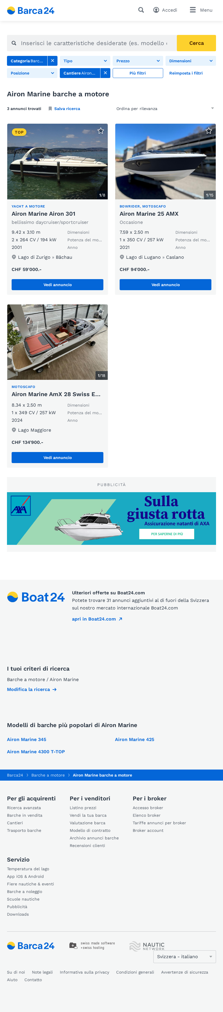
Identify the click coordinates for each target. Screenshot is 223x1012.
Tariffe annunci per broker (159, 822)
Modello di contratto (90, 830)
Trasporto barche (24, 830)
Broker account (148, 830)
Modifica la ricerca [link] (28, 689)
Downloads (18, 914)
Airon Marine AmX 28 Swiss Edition (62, 394)
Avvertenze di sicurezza (184, 972)
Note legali (42, 972)
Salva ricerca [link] (67, 108)
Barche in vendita (24, 815)
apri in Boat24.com (94, 619)
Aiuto (12, 979)
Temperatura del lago (28, 868)
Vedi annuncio (58, 284)
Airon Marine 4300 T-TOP (36, 751)
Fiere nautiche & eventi (30, 884)
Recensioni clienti (87, 845)
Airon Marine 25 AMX (149, 213)
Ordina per (127, 108)
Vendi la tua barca (88, 815)
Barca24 (15, 775)
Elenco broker (147, 815)
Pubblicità (17, 906)
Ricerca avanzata (24, 807)
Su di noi (16, 972)
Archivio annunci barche (94, 838)
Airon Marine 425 (134, 739)
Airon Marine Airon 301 (43, 213)
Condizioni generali (135, 972)
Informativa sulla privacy (84, 972)
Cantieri (15, 822)
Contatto (33, 979)
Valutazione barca (87, 822)
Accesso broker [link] (148, 807)
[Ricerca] (142, 10)
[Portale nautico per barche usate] (35, 10)
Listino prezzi (83, 807)
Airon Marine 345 (26, 739)
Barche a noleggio (24, 891)
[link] (52, 61)
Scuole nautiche (23, 899)
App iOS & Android (25, 876)
